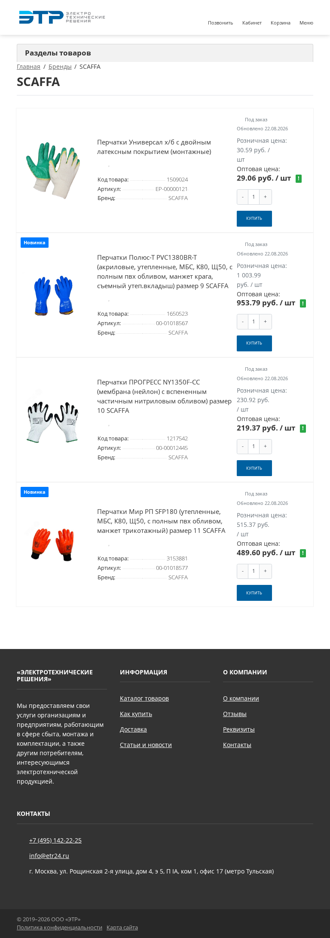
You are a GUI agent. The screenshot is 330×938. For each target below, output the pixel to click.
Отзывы (235, 714)
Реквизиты (239, 729)
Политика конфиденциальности (59, 927)
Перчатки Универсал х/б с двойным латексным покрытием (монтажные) (154, 147)
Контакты (237, 745)
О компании (241, 698)
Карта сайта (122, 927)
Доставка (133, 729)
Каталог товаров (144, 698)
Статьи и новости (146, 745)
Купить (254, 218)
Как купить (136, 714)
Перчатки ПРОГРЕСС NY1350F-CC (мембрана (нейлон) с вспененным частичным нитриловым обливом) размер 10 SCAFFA (164, 396)
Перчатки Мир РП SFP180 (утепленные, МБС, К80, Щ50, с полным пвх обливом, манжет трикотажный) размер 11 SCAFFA (161, 521)
